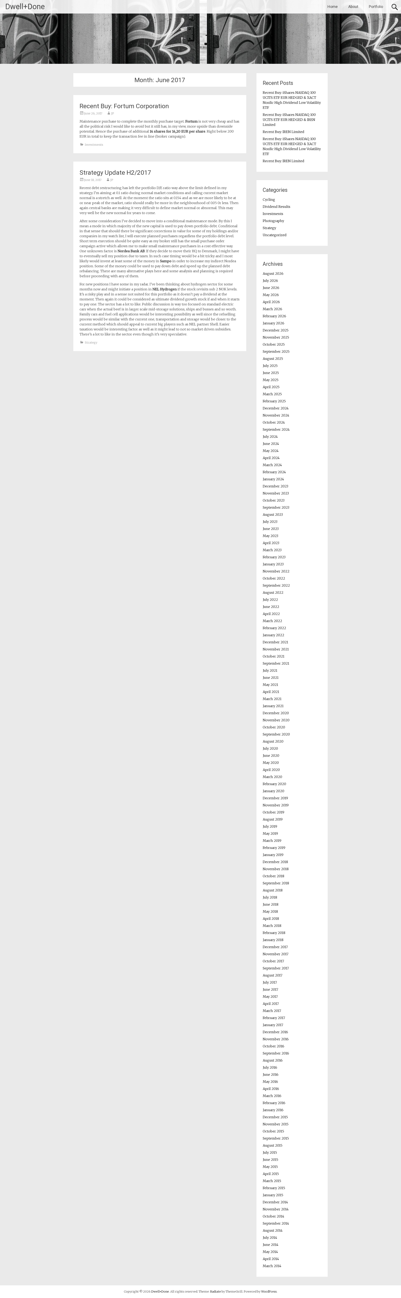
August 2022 (273, 592)
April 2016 (271, 1089)
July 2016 (270, 1067)
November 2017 (275, 954)
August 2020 (273, 741)
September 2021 (276, 663)
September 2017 (276, 968)
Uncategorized (275, 235)
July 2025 (270, 366)
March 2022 (272, 621)
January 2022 (273, 635)
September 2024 (276, 429)
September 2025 (276, 351)
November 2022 (276, 571)
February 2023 (274, 557)
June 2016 (270, 1074)
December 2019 (275, 798)
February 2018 (274, 933)
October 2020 (274, 727)
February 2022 (274, 628)
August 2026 (273, 273)
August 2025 (273, 359)
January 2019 (273, 855)
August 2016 (273, 1060)
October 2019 (273, 812)
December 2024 (276, 408)
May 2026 (271, 295)
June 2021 (271, 677)
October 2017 (273, 961)
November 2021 (276, 649)
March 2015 (272, 1181)
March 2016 (272, 1096)
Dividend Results (276, 207)
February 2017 (274, 1018)
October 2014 (273, 1216)
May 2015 (270, 1167)
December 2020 (276, 713)
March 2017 (272, 1011)
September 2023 (276, 507)
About (353, 6)
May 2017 (270, 996)
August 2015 (272, 1145)
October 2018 (273, 876)
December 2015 (275, 1117)
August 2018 (273, 890)
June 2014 (270, 1245)
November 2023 (276, 493)
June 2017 (270, 989)
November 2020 (276, 720)
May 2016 (270, 1082)
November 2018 (276, 869)
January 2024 (273, 479)
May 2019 (270, 833)
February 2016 (274, 1103)
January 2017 (273, 1025)
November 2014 (276, 1209)
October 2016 (273, 1046)
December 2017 (275, 947)
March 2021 (272, 699)
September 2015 (276, 1138)
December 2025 (275, 330)
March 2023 (272, 550)
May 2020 (271, 763)
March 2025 (272, 394)
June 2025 (271, 373)
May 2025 (270, 380)
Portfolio (376, 6)
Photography (273, 221)
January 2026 (273, 323)
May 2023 (270, 536)
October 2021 (273, 656)
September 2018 (276, 883)
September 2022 (276, 585)
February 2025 (274, 401)
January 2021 (273, 706)
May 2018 (270, 911)
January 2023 (273, 564)
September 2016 (276, 1053)
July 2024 (270, 436)
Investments (94, 145)
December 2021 (275, 642)
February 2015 (274, 1188)
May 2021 (270, 685)
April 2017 (271, 1004)
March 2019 (272, 841)
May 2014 (270, 1252)
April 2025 (271, 387)
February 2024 (274, 472)
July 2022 (270, 600)
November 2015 (275, 1124)
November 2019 (276, 805)
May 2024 (271, 451)
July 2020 (270, 748)
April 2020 (271, 770)
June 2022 (271, 607)
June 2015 (270, 1159)
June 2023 (271, 529)
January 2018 (273, 940)
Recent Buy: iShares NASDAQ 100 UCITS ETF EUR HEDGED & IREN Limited (289, 120)
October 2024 (274, 422)
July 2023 (270, 522)
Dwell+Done (25, 6)
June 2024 (271, 444)
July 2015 (270, 1152)
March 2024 (272, 465)
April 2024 (271, 458)
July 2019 (270, 826)
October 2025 (274, 344)
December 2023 (275, 486)
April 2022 (271, 614)
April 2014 (271, 1259)
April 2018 (271, 918)
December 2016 (275, 1032)
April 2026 (271, 302)
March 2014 (272, 1266)
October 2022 (274, 578)
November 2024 (276, 415)
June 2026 (271, 288)
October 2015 (273, 1131)
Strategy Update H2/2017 (115, 172)
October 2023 (273, 500)
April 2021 (271, 692)
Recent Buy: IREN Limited (283, 132)
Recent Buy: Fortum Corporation (124, 106)
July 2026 (270, 281)
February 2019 (274, 848)
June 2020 (271, 755)
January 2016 (273, 1110)
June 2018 (270, 904)
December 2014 (275, 1202)
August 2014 (273, 1230)
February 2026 (274, 316)
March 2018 (272, 926)
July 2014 (270, 1237)
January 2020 (273, 791)
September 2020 (276, 734)
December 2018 (275, 862)
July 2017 (270, 982)
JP (112, 113)
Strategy (91, 342)
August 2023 (273, 514)
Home (332, 6)
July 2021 (270, 670)
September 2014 (276, 1223)
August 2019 (273, 819)
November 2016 (276, 1039)
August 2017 (272, 975)
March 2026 (272, 309)
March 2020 (272, 777)
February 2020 (274, 784)
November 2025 (276, 337)
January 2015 (273, 1195)
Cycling (269, 199)
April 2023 (271, 543)
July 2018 (270, 897)
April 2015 (271, 1174)
